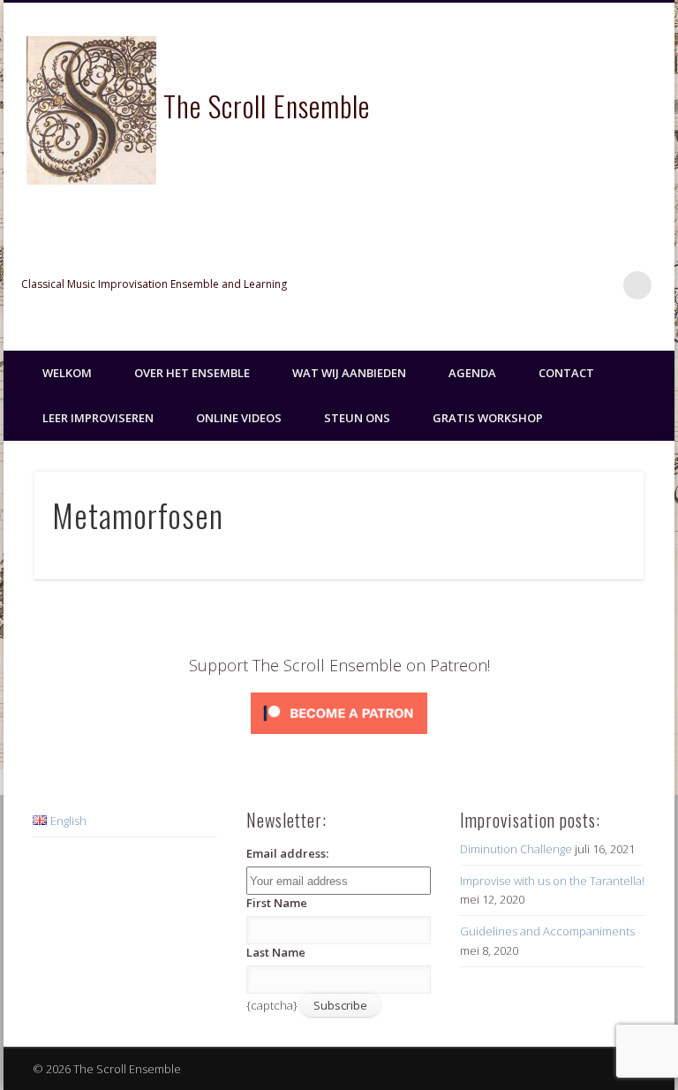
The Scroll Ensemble (266, 105)
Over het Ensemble (192, 373)
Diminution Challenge (516, 849)
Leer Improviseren (98, 418)
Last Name (275, 952)
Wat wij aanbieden (349, 373)
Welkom (67, 373)
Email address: (287, 853)
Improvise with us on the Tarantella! (552, 881)
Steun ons (357, 418)
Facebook (529, 285)
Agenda (472, 373)
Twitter (565, 285)
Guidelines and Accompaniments (547, 931)
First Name (276, 903)
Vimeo (601, 285)
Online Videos (239, 418)
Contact (566, 373)
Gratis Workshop (488, 418)
